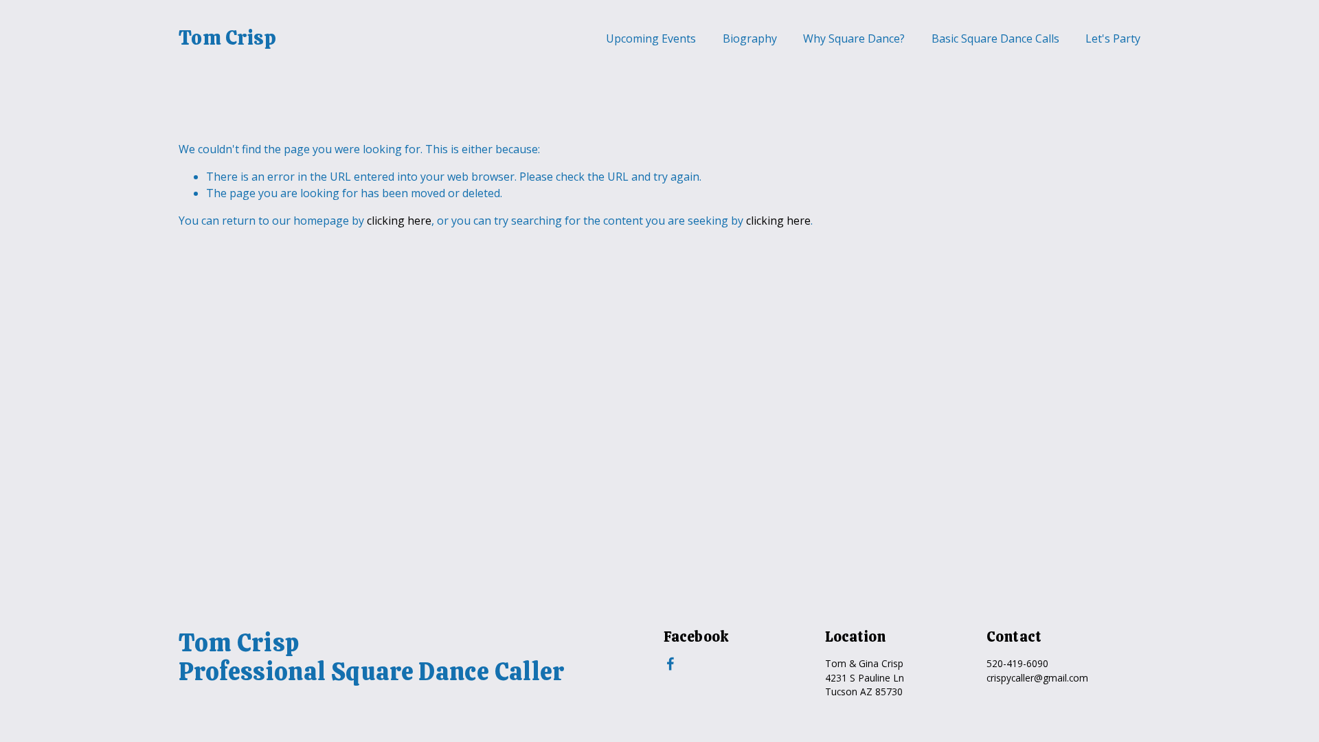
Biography (750, 38)
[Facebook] (670, 664)
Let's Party (1112, 38)
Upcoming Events (651, 38)
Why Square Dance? (854, 38)
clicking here (399, 220)
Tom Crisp (228, 38)
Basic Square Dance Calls (995, 38)
